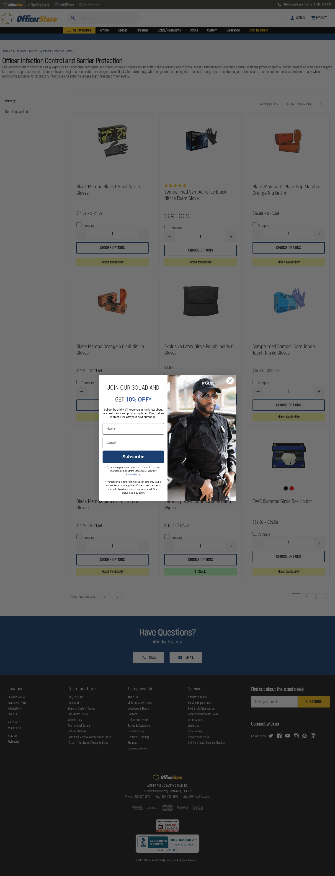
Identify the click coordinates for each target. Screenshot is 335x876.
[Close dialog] (230, 381)
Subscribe (133, 456)
